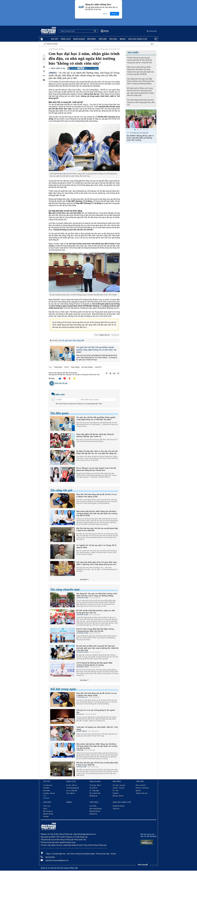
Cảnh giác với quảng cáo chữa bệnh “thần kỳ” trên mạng (97, 728)
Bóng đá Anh (93, 814)
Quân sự (138, 790)
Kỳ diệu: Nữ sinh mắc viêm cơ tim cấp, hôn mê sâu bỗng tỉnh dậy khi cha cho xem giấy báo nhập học (97, 452)
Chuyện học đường (118, 806)
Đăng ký (114, 13)
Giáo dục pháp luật (137, 39)
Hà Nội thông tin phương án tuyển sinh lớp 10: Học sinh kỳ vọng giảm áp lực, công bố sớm (139, 60)
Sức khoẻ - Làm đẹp (119, 785)
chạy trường (75, 367)
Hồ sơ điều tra (70, 793)
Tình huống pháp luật (72, 788)
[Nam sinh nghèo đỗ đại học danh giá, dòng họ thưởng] (62, 440)
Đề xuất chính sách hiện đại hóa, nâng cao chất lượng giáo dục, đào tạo (95, 611)
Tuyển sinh (116, 808)
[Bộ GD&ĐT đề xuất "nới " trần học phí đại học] (141, 119)
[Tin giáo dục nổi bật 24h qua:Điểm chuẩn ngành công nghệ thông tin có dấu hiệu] (62, 353)
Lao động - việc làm (49, 793)
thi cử (66, 367)
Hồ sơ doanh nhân (94, 793)
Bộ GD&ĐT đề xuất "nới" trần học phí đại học (140, 137)
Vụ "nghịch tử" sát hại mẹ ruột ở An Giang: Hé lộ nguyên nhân (96, 546)
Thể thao (45, 816)
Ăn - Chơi (115, 790)
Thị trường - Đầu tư (95, 785)
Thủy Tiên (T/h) (58, 68)
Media (122, 39)
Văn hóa (113, 39)
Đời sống (91, 39)
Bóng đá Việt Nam (94, 811)
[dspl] (41, 39)
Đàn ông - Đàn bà (118, 796)
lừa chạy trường (87, 367)
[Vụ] (62, 551)
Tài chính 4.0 (93, 788)
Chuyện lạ (116, 793)
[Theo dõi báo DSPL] (83, 68)
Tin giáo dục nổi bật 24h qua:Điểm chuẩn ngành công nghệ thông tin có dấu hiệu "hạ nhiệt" (96, 349)
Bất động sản (93, 796)
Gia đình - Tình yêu (118, 788)
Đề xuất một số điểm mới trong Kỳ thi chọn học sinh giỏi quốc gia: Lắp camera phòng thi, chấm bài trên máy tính (97, 648)
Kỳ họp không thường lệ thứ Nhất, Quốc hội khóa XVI (128, 44)
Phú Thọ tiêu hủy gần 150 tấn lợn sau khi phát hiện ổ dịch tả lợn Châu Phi (97, 529)
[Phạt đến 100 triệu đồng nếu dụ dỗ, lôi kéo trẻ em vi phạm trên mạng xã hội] (62, 500)
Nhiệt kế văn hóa (48, 814)
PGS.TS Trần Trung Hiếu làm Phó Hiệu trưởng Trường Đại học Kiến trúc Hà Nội (95, 630)
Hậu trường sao (48, 811)
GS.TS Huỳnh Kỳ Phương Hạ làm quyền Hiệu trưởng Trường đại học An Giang (94, 664)
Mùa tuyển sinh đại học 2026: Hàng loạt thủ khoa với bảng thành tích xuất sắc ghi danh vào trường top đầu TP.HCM (96, 513)
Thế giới (102, 39)
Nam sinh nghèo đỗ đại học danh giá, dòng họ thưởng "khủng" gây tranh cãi (95, 435)
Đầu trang (142, 865)
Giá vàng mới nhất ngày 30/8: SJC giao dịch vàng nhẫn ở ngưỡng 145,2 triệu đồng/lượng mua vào (96, 563)
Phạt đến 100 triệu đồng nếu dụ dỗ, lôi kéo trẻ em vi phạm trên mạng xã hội (96, 495)
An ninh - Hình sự (71, 785)
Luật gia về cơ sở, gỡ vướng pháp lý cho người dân (95, 711)
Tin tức (54, 39)
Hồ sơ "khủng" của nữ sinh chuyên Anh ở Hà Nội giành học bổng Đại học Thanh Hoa (96, 469)
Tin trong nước (47, 785)
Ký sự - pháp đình (71, 790)
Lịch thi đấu (92, 806)
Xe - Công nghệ (94, 790)
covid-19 (98, 367)
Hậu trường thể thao (95, 808)
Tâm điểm (46, 788)
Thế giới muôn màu (141, 793)
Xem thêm (83, 579)
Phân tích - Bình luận (142, 788)
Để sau (105, 13)
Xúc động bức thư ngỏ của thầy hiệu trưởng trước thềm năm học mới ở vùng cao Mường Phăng (96, 594)
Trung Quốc (58, 367)
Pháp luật (66, 39)
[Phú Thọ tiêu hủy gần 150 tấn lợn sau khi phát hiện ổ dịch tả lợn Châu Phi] (62, 534)
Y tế (44, 796)
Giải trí (45, 808)
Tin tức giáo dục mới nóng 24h (71, 340)
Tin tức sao (46, 806)
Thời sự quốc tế (140, 785)
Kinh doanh (79, 39)
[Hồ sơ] (62, 474)
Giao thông (46, 790)
